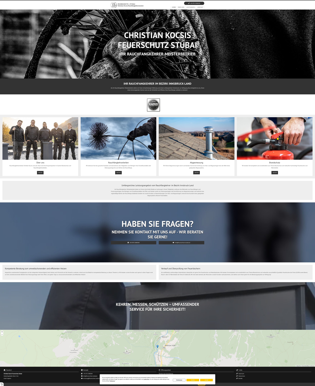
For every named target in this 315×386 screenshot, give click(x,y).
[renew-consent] (2, 384)
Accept (206, 380)
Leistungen (190, 7)
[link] (190, 7)
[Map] (157, 348)
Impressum (241, 373)
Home (174, 7)
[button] (194, 3)
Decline (193, 380)
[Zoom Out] (2, 334)
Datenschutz (241, 376)
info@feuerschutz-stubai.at (90, 376)
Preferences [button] (112, 381)
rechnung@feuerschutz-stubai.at (91, 378)
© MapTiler (298, 366)
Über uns (181, 7)
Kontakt (200, 7)
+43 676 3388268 (87, 373)
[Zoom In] (2, 332)
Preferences (179, 380)
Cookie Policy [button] (146, 379)
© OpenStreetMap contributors (308, 366)
